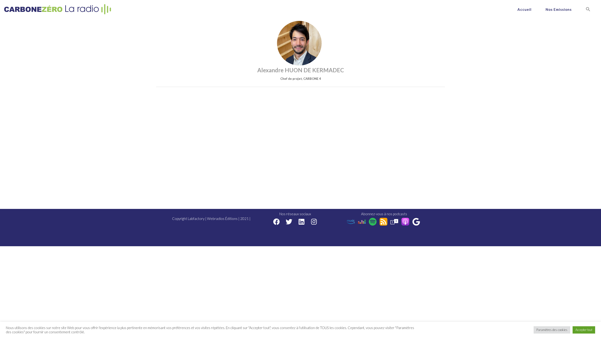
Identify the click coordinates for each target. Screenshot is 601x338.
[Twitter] (289, 221)
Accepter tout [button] (583, 330)
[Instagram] (314, 221)
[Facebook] (276, 221)
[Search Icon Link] (588, 9)
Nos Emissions (559, 9)
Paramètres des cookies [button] (551, 330)
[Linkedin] (301, 221)
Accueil (524, 9)
